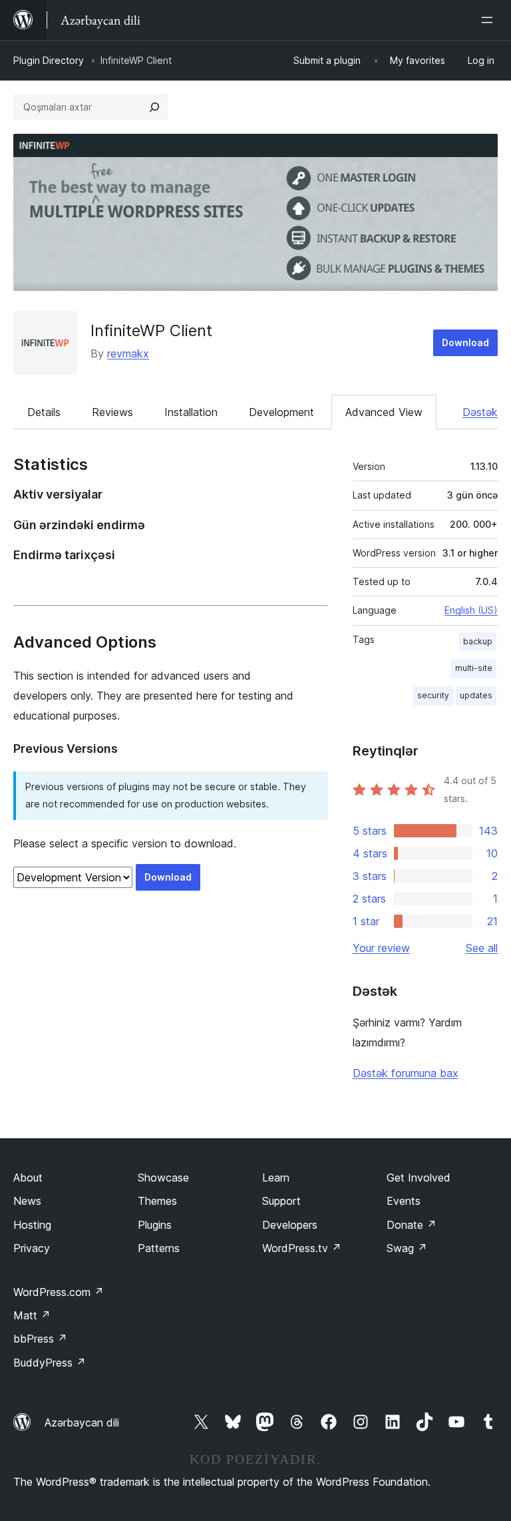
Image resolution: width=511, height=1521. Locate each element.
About (28, 1177)
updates (476, 695)
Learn (275, 1177)
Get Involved (418, 1177)
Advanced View (384, 412)
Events (404, 1200)
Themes (157, 1200)
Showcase (163, 1177)
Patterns (159, 1248)
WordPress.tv (301, 1248)
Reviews (112, 412)
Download (465, 342)
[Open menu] (489, 20)
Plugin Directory (48, 60)
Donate (411, 1224)
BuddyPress (49, 1362)
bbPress (40, 1338)
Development (281, 412)
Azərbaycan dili (82, 1422)
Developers (289, 1224)
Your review (381, 948)
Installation (191, 412)
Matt (32, 1315)
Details (44, 412)
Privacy (31, 1248)
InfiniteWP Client (151, 330)
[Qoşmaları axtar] (154, 107)
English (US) (471, 610)
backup (477, 641)
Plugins (155, 1224)
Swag (407, 1248)
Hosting (32, 1224)
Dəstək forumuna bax (405, 1073)
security (433, 695)
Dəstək (480, 412)
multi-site (473, 668)
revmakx (128, 353)
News (27, 1200)
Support (281, 1200)
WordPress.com (58, 1292)
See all (482, 948)
